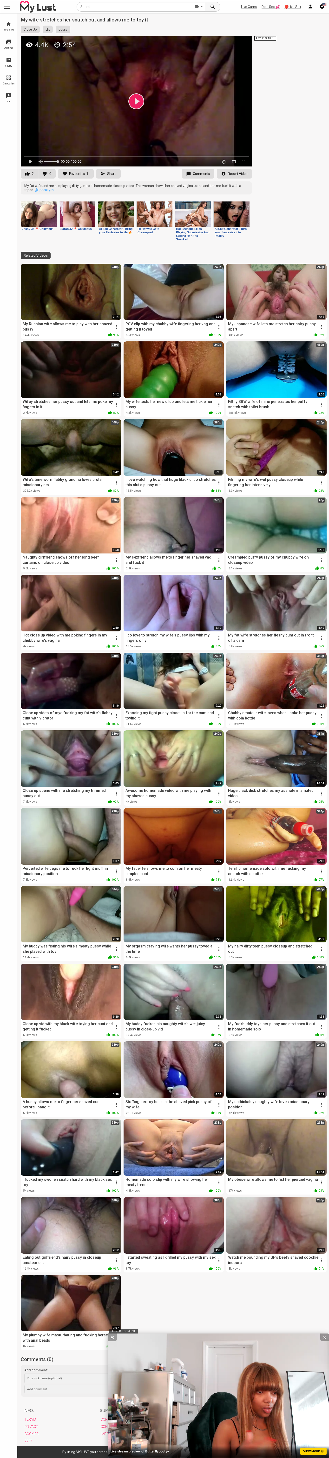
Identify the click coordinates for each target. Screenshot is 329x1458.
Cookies (32, 1434)
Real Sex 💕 (271, 7)
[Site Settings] (322, 7)
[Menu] (310, 7)
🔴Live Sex (292, 7)
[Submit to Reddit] (232, 42)
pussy (63, 29)
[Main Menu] (7, 7)
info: (29, 1411)
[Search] (212, 7)
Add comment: (36, 1370)
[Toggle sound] (112, 1337)
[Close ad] (324, 1337)
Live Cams (249, 7)
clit (48, 29)
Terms (30, 1419)
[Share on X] (243, 42)
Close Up (30, 29)
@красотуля (44, 190)
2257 (28, 1441)
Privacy (31, 1427)
